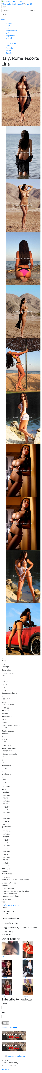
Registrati (9, 23)
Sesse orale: (6, 745)
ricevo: (4, 768)
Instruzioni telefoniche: (10, 896)
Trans (8, 41)
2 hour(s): (5, 798)
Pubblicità (9, 48)
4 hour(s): (5, 809)
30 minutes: (6, 786)
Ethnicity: (5, 667)
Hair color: (6, 710)
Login (8, 26)
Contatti (9, 53)
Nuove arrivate (11, 31)
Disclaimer (6, 1069)
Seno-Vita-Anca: (8, 705)
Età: (3, 676)
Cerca (8, 45)
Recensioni (10, 50)
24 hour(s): (6, 821)
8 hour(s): (5, 815)
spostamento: (7, 774)
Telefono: (5, 885)
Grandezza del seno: (9, 693)
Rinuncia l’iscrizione (9, 1027)
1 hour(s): (5, 792)
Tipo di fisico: (7, 699)
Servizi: (4, 728)
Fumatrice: (5, 733)
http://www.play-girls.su (11, 905)
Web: (3, 902)
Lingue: (4, 722)
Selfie (8, 33)
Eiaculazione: (7, 751)
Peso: (4, 687)
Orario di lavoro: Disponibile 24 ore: (15, 880)
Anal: (3, 762)
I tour (8, 28)
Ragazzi (9, 38)
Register (6, 14)
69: (3, 757)
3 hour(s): (5, 804)
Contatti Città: (7, 874)
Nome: (4, 661)
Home (2, 19)
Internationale (11, 43)
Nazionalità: (6, 670)
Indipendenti (10, 36)
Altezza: (5, 681)
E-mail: (4, 908)
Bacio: (4, 742)
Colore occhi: (7, 716)
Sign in (32, 10)
